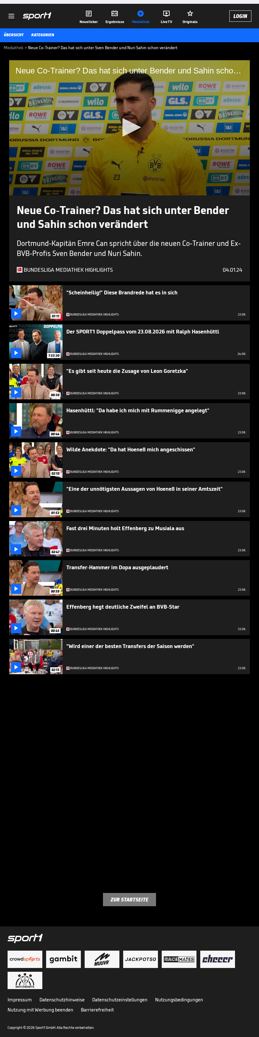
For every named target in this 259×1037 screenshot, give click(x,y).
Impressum (20, 1000)
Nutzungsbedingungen (179, 1000)
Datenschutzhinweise (62, 1000)
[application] (129, 127)
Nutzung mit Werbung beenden (40, 1010)
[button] (129, 127)
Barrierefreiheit (97, 1010)
